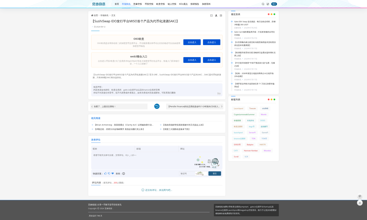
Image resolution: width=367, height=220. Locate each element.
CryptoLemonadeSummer (244, 114)
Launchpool (238, 108)
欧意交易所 (238, 126)
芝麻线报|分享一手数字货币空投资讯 (104, 204)
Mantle (264, 114)
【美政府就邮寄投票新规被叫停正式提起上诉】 (183, 124)
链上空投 (172, 3)
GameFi (265, 132)
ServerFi (252, 132)
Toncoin (252, 108)
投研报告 (195, 3)
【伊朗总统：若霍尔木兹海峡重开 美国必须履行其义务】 (119, 129)
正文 (113, 15)
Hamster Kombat (251, 150)
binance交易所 (239, 138)
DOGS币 (237, 144)
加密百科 (206, 3)
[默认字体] (216, 15)
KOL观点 (183, 3)
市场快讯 (126, 3)
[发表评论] (360, 196)
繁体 (274, 4)
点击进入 (192, 42)
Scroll (236, 156)
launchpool (238, 132)
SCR (246, 156)
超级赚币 (264, 126)
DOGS (262, 120)
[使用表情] (123, 174)
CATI (236, 150)
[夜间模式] (268, 4)
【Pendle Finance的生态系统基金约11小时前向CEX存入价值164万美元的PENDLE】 (195, 106)
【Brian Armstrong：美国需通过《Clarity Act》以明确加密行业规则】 (126, 124)
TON (253, 138)
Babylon (250, 144)
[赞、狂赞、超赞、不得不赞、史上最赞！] (112, 173)
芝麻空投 (137, 3)
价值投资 (237, 120)
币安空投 (149, 3)
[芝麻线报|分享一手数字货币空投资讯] (100, 4)
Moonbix (267, 150)
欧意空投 (160, 3)
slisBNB (265, 108)
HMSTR (263, 144)
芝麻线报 (108, 208)
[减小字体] (211, 15)
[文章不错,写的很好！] (105, 173)
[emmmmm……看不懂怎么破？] (109, 173)
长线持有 (250, 120)
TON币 (264, 138)
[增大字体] (221, 15)
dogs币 (251, 126)
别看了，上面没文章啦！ (105, 106)
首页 (117, 3)
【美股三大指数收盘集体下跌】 (176, 129)
